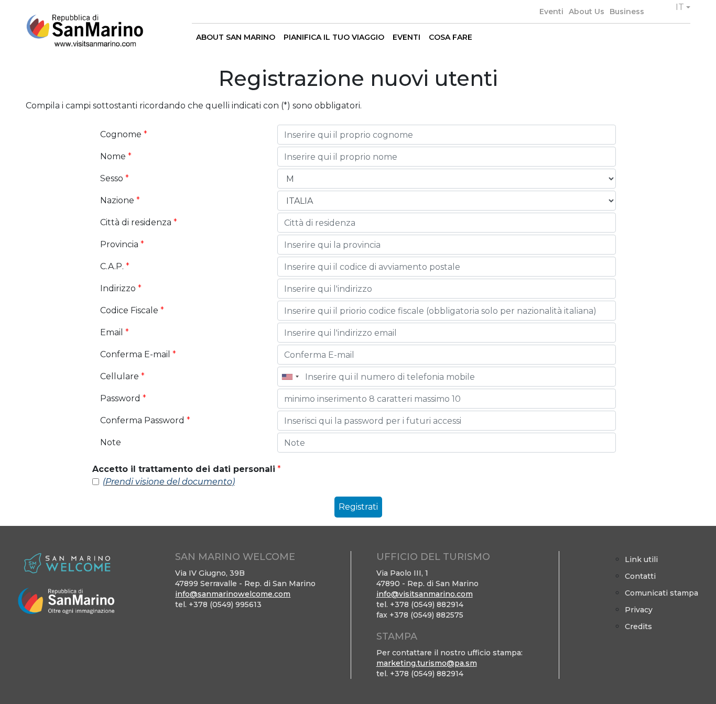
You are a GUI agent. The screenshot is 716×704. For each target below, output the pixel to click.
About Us (586, 11)
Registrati (358, 507)
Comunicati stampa (661, 593)
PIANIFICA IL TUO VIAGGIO (334, 37)
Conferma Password (145, 420)
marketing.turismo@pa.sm (426, 663)
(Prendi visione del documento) (169, 482)
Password (123, 398)
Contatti (640, 576)
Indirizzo (121, 288)
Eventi (551, 11)
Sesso (114, 178)
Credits (638, 626)
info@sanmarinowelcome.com (232, 594)
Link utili (641, 559)
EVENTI (406, 37)
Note (110, 442)
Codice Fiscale (132, 310)
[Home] (85, 30)
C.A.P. (114, 266)
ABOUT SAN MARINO (235, 37)
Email (114, 332)
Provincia (122, 244)
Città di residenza (138, 222)
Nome (116, 156)
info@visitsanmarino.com (424, 594)
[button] (683, 7)
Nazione (120, 200)
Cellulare (122, 376)
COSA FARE (450, 37)
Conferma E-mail (138, 354)
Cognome (123, 134)
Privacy (639, 609)
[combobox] (290, 376)
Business (627, 11)
